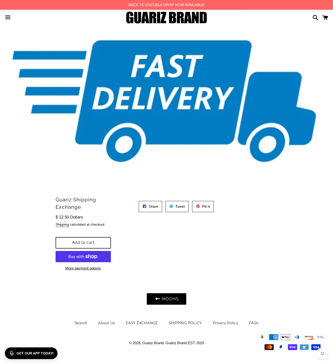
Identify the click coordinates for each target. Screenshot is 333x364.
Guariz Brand (153, 343)
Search (81, 323)
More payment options (83, 268)
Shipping (62, 224)
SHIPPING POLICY (185, 323)
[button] (31, 353)
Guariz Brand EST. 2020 (185, 343)
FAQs (254, 323)
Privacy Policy (225, 323)
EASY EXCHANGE (142, 323)
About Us (106, 323)
